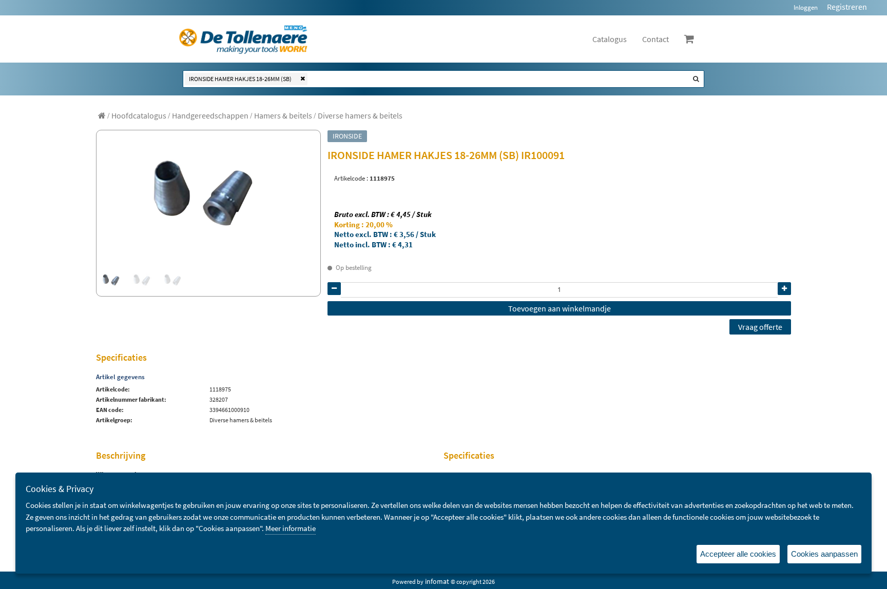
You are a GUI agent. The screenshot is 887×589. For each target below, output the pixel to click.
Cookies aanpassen (824, 553)
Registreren (847, 7)
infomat (437, 581)
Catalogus (609, 39)
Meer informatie (290, 528)
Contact (655, 39)
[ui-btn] (334, 289)
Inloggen (806, 7)
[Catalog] (102, 115)
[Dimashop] (244, 39)
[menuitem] (138, 115)
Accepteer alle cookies (738, 553)
